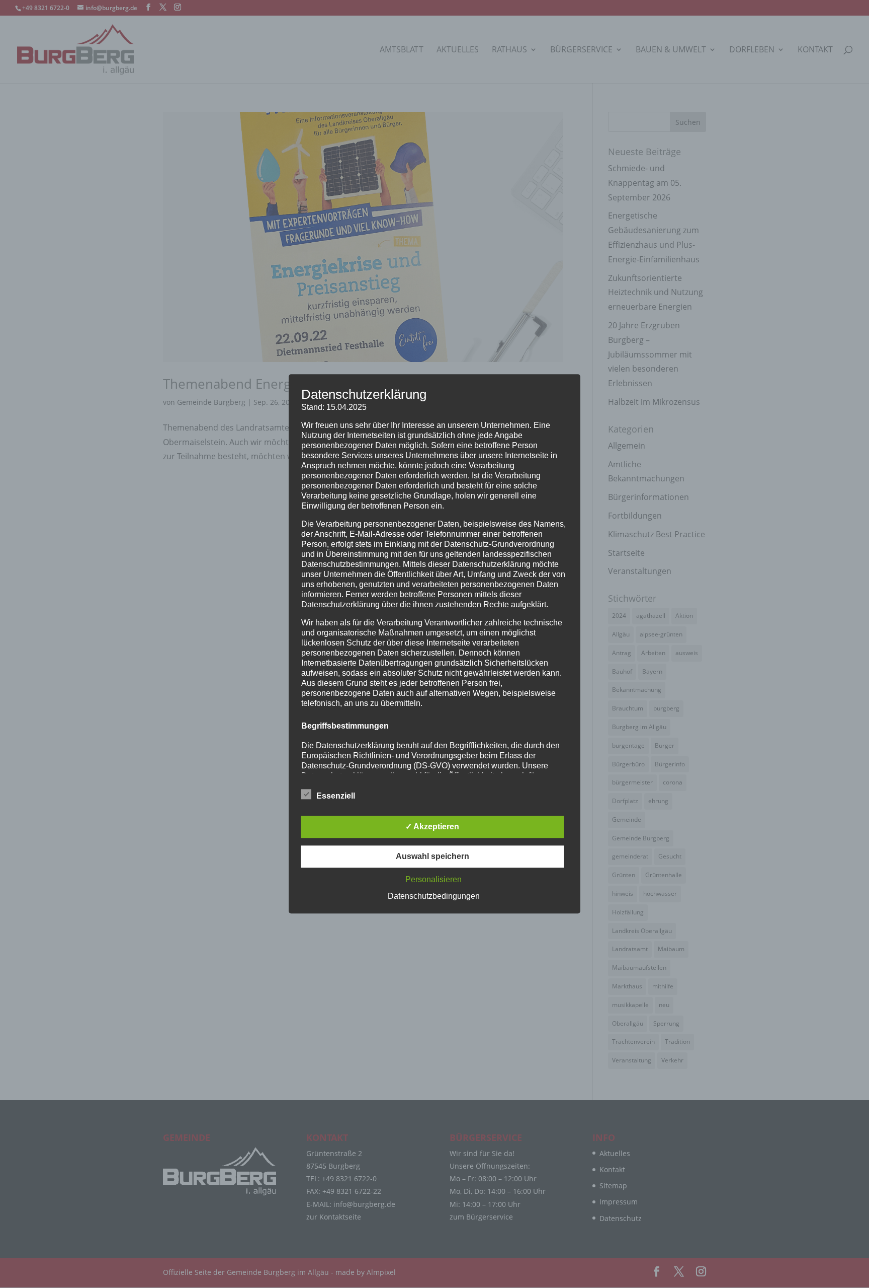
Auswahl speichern (432, 856)
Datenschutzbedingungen (434, 896)
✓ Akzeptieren (432, 827)
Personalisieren (433, 880)
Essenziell (335, 796)
